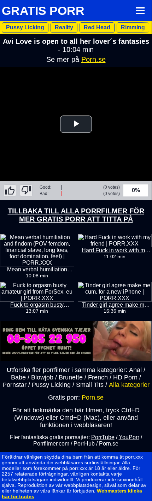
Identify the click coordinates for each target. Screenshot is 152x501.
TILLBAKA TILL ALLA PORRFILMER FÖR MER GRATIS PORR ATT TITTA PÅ (76, 215)
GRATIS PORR (43, 10)
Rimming (133, 27)
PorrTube (103, 437)
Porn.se (93, 59)
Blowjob (42, 377)
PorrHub (84, 444)
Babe (18, 377)
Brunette (71, 377)
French (98, 377)
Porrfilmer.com (51, 444)
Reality (64, 27)
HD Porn (125, 377)
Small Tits (90, 384)
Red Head (97, 27)
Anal (135, 369)
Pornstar (14, 384)
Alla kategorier (129, 384)
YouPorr (129, 437)
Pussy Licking (25, 27)
